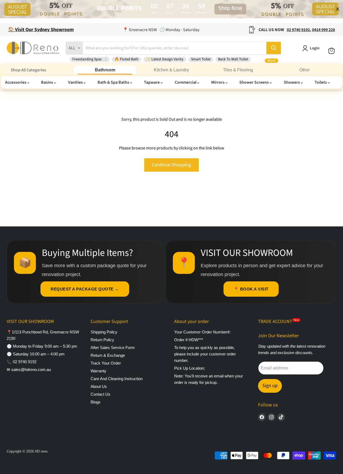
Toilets (321, 82)
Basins (47, 82)
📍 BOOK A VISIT (251, 289)
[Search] (273, 48)
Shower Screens (254, 82)
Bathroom (105, 70)
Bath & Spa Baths (114, 82)
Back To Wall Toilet (233, 59)
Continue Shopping (171, 164)
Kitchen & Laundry (171, 70)
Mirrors (218, 82)
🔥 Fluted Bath (126, 59)
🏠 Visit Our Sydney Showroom (41, 29)
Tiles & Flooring (238, 70)
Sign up (270, 385)
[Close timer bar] (337, 9)
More (271, 60)
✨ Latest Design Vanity (165, 59)
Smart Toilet (201, 59)
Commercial (186, 82)
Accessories (16, 82)
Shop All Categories (28, 70)
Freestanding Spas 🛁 (89, 59)
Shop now (230, 9)
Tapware (152, 82)
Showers (292, 82)
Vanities (76, 82)
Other (304, 70)
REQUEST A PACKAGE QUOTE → (85, 289)
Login (314, 48)
